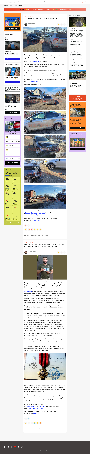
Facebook (27, 213)
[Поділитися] (61, 24)
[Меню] (17, 2)
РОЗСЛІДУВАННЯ (53, 1)
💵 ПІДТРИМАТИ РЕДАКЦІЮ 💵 (63, 9)
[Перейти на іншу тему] (83, 2)
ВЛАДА (63, 1)
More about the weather (13, 59)
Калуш (85, 446)
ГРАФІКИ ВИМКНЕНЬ (26, 1)
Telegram (34, 213)
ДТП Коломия (45, 235)
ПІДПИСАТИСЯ (12, 82)
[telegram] (8, 447)
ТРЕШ (72, 1)
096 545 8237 (36, 220)
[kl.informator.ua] (10, 2)
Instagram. (42, 213)
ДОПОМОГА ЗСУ (13, 28)
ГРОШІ (68, 1)
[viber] (11, 447)
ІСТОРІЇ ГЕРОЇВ (45, 1)
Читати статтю (13, 112)
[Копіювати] (64, 24)
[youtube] (15, 447)
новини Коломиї (35, 235)
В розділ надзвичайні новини (77, 98)
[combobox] (11, 54)
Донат (77, 149)
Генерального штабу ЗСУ (14, 222)
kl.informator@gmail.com (36, 215)
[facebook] (4, 447)
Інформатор (35, 61)
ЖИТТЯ (59, 1)
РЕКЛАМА (77, 1)
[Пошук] (85, 2)
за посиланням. (33, 81)
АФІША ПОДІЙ (77, 128)
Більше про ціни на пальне (13, 163)
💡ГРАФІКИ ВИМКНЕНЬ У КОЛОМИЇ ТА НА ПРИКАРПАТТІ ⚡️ (40, 9)
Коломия (26, 235)
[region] (12, 57)
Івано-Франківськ (78, 446)
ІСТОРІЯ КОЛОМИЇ (36, 1)
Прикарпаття (45, 428)
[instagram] (22, 447)
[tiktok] (18, 447)
